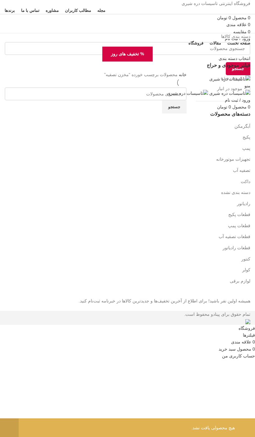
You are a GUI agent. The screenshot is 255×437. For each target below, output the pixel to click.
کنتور (245, 258)
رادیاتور (243, 203)
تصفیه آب (241, 170)
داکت (245, 181)
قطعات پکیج (239, 214)
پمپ (246, 148)
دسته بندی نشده (235, 192)
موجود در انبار (230, 88)
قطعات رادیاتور (236, 247)
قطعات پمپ (239, 225)
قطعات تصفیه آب (234, 236)
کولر (246, 269)
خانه (182, 74)
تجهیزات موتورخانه (233, 159)
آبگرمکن (242, 126)
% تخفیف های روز (127, 53)
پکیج (246, 137)
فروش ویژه (232, 77)
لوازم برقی (240, 280)
